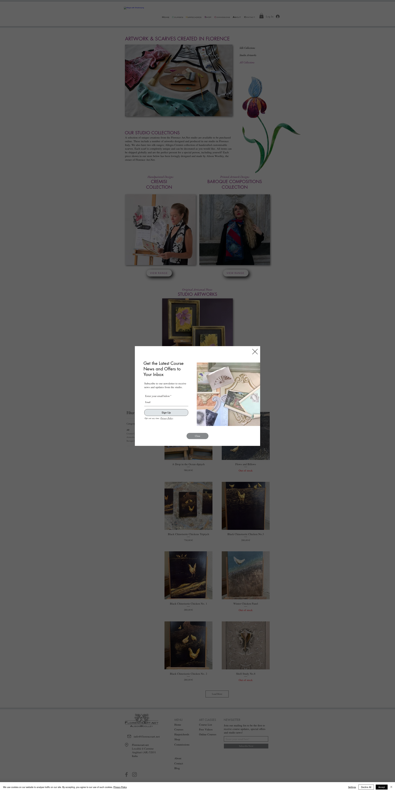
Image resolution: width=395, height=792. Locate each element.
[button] (255, 351)
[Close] (391, 787)
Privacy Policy (166, 418)
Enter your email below (157, 396)
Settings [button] (352, 787)
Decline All (366, 787)
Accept (381, 787)
